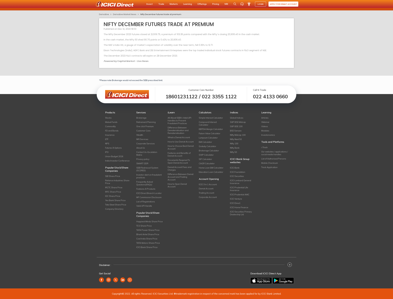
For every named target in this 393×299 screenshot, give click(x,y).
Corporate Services (145, 143)
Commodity (110, 126)
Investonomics (268, 135)
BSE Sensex (235, 130)
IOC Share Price (112, 196)
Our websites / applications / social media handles (274, 153)
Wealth (139, 135)
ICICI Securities (237, 176)
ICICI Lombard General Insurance (240, 181)
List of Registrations (145, 201)
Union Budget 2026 (114, 156)
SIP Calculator (205, 159)
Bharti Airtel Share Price (147, 234)
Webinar (265, 122)
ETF (106, 139)
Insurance (110, 135)
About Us (140, 148)
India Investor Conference (117, 160)
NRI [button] (226, 4)
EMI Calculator (205, 142)
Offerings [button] (202, 4)
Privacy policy (142, 159)
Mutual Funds (111, 122)
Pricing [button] (215, 4)
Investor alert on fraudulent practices (149, 176)
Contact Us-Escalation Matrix (146, 153)
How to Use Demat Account (181, 141)
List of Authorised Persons (273, 158)
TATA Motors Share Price (148, 243)
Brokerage (141, 118)
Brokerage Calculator (209, 150)
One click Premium (145, 126)
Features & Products (145, 189)
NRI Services (142, 139)
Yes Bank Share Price (115, 200)
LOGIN (260, 4)
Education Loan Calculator (211, 172)
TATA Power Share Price (148, 230)
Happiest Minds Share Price (149, 221)
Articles (264, 118)
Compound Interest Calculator (208, 123)
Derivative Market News (124, 14)
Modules (265, 130)
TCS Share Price (144, 226)
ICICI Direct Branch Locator (149, 193)
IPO (107, 152)
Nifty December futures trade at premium (160, 14)
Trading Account (206, 193)
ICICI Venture (236, 199)
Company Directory (114, 209)
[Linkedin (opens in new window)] (122, 279)
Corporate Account (208, 197)
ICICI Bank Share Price (147, 247)
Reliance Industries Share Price (117, 181)
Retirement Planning (146, 122)
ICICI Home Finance (239, 207)
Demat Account (206, 188)
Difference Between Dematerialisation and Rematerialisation (178, 130)
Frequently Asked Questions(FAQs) (144, 183)
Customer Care (143, 130)
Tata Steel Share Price (115, 204)
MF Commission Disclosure (148, 197)
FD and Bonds (112, 130)
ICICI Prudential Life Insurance (239, 188)
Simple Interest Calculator (211, 118)
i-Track (264, 147)
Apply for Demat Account (283, 4)
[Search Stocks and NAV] (235, 4)
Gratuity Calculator (207, 146)
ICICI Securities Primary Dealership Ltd (241, 213)
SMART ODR (142, 163)
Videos (264, 126)
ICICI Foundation (237, 172)
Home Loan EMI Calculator (211, 168)
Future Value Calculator (209, 133)
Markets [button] (174, 4)
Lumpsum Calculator (208, 137)
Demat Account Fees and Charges (179, 168)
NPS (107, 143)
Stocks (108, 118)
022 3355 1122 (219, 96)
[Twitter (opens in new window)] (115, 279)
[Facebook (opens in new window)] (101, 279)
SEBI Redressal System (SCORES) (147, 169)
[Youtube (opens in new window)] (129, 279)
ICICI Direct (235, 203)
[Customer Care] (242, 4)
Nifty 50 (233, 152)
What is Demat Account (179, 137)
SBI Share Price (112, 176)
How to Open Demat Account (177, 185)
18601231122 (181, 96)
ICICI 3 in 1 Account (208, 184)
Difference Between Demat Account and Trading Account (180, 177)
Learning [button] (187, 4)
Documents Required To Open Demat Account (179, 161)
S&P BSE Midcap (238, 122)
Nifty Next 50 (236, 139)
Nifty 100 (234, 143)
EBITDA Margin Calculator (211, 129)
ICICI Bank (234, 168)
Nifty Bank (234, 148)
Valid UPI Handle (144, 206)
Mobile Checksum (269, 163)
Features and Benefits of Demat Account (179, 154)
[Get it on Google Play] (283, 280)
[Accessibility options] (249, 4)
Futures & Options (113, 148)
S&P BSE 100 (236, 126)
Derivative (104, 14)
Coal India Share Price (146, 238)
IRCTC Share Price (113, 187)
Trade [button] (161, 4)
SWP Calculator (206, 155)
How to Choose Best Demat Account (181, 147)
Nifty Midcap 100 (238, 135)
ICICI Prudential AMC (239, 194)
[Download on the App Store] (261, 280)
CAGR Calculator (207, 163)
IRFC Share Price (113, 192)
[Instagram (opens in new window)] (108, 279)
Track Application (269, 167)
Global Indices (236, 118)
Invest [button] (149, 4)
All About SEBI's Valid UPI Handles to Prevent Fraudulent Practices (179, 121)
